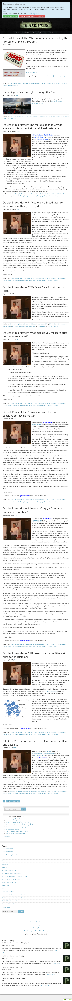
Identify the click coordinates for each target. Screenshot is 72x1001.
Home (17, 32)
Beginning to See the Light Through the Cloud (30, 92)
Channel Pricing (14, 194)
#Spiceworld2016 (37, 103)
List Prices (15, 196)
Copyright (4, 867)
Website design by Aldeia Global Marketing (36, 931)
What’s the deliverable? (8, 904)
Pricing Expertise (46, 83)
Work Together (6, 907)
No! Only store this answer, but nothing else (32, 16)
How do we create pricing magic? (11, 879)
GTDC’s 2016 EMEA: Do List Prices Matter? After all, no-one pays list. (36, 742)
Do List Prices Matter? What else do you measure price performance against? (35, 334)
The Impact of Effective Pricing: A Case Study (18, 823)
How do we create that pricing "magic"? (17, 827)
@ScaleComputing (56, 101)
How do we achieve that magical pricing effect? (15, 876)
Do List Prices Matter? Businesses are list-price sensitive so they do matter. (30, 413)
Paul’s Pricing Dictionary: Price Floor (12, 967)
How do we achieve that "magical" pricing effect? (19, 825)
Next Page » (15, 801)
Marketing (25, 83)
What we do (26, 32)
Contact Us (52, 32)
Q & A (3, 888)
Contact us (7, 836)
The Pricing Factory (36, 25)
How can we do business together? (16, 833)
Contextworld (28, 194)
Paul (13, 45)
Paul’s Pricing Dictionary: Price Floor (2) (13, 956)
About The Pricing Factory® (9, 855)
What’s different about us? (9, 901)
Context (21, 194)
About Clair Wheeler (7, 849)
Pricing (31, 83)
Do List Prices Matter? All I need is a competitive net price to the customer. (34, 655)
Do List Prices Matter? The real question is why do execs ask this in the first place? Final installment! (32, 126)
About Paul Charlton (7, 852)
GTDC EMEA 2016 (54, 194)
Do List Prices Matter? (16, 83)
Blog (34, 32)
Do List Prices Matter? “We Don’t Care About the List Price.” (34, 289)
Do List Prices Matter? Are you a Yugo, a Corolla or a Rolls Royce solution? (33, 510)
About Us (43, 32)
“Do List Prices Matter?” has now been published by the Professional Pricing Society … (35, 39)
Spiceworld (59, 116)
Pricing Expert (37, 83)
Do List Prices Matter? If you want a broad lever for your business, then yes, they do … (33, 204)
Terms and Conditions (8, 892)
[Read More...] (57, 963)
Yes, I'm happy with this (10, 16)
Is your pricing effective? (13, 819)
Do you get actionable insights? (14, 821)
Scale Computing (43, 116)
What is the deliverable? (13, 829)
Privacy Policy (35, 14)
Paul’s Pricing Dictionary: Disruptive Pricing (13, 978)
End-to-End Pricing (51, 691)
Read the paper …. (31, 72)
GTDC (46, 194)
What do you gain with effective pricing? (17, 831)
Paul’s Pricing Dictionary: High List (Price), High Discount (17, 943)
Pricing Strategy (56, 83)
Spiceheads (52, 116)
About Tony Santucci (7, 858)
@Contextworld (43, 139)
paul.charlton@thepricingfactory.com (56, 76)
